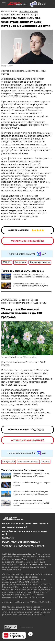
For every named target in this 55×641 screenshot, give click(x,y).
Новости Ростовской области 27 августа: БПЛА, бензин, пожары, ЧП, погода (31, 475)
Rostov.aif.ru (30, 357)
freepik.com (7, 65)
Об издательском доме (16, 523)
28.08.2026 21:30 (9, 300)
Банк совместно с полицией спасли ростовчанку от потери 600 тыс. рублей (30, 285)
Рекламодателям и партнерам (21, 542)
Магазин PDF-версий (14, 527)
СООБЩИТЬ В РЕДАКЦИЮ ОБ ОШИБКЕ (23, 546)
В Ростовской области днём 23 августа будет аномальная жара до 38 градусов (30, 493)
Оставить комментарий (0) (27, 241)
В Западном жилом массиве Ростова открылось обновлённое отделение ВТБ (31, 276)
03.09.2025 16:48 (9, 11)
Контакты (8, 538)
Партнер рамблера (26, 627)
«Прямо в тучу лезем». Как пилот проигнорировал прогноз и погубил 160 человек (31, 503)
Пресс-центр (40, 523)
